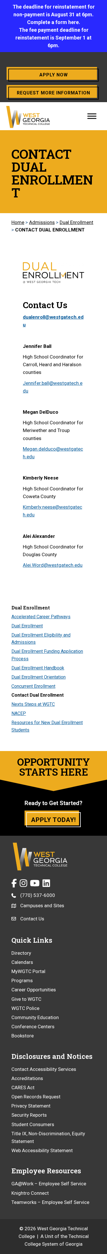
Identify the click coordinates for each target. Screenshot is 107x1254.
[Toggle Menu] (91, 116)
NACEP (18, 713)
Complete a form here (53, 22)
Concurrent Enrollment (33, 686)
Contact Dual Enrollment (37, 695)
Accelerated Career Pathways (40, 616)
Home (17, 222)
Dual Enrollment (76, 222)
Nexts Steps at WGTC (33, 704)
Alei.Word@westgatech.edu (52, 565)
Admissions (42, 222)
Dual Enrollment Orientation (38, 677)
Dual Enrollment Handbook (37, 668)
